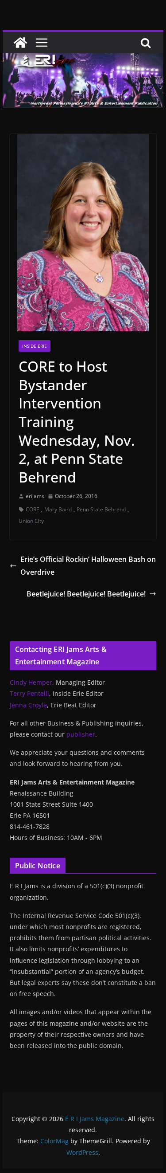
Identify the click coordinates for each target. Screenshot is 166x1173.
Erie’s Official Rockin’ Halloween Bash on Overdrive (88, 565)
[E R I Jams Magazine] (20, 42)
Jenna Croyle (28, 705)
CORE (32, 509)
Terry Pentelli (29, 693)
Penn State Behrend (101, 509)
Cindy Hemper (31, 682)
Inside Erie (34, 346)
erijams (35, 496)
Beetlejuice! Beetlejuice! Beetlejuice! (86, 594)
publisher (80, 734)
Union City (31, 521)
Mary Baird (58, 509)
